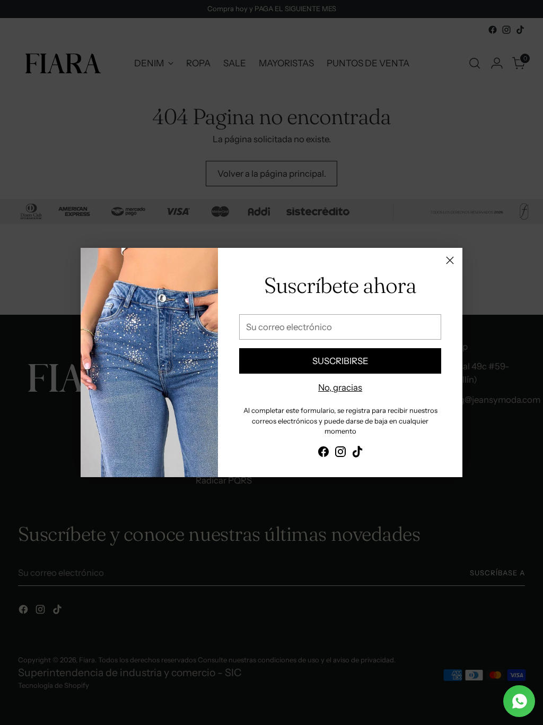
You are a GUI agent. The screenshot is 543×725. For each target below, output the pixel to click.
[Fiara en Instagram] (340, 453)
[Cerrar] (450, 260)
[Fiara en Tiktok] (357, 453)
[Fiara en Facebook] (323, 453)
